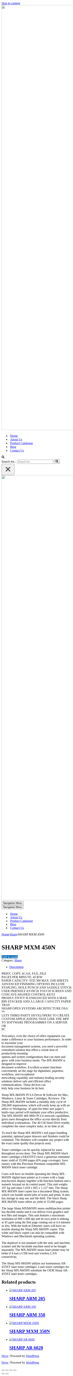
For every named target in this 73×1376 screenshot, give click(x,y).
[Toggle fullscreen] (7, 1370)
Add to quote (10, 957)
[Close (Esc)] (14, 1370)
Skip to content (11, 3)
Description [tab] (16, 967)
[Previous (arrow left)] (3, 1373)
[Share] (10, 1370)
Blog (13, 446)
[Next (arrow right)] (7, 1373)
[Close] (8, 469)
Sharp (13, 934)
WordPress (32, 1356)
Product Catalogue (21, 443)
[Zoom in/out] (3, 1370)
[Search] (3, 457)
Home (14, 435)
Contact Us (17, 450)
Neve (5, 1356)
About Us (16, 439)
